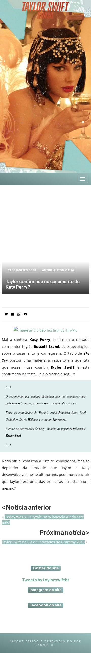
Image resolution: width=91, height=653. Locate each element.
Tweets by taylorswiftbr (45, 580)
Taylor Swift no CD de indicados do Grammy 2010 (43, 542)
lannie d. (45, 645)
